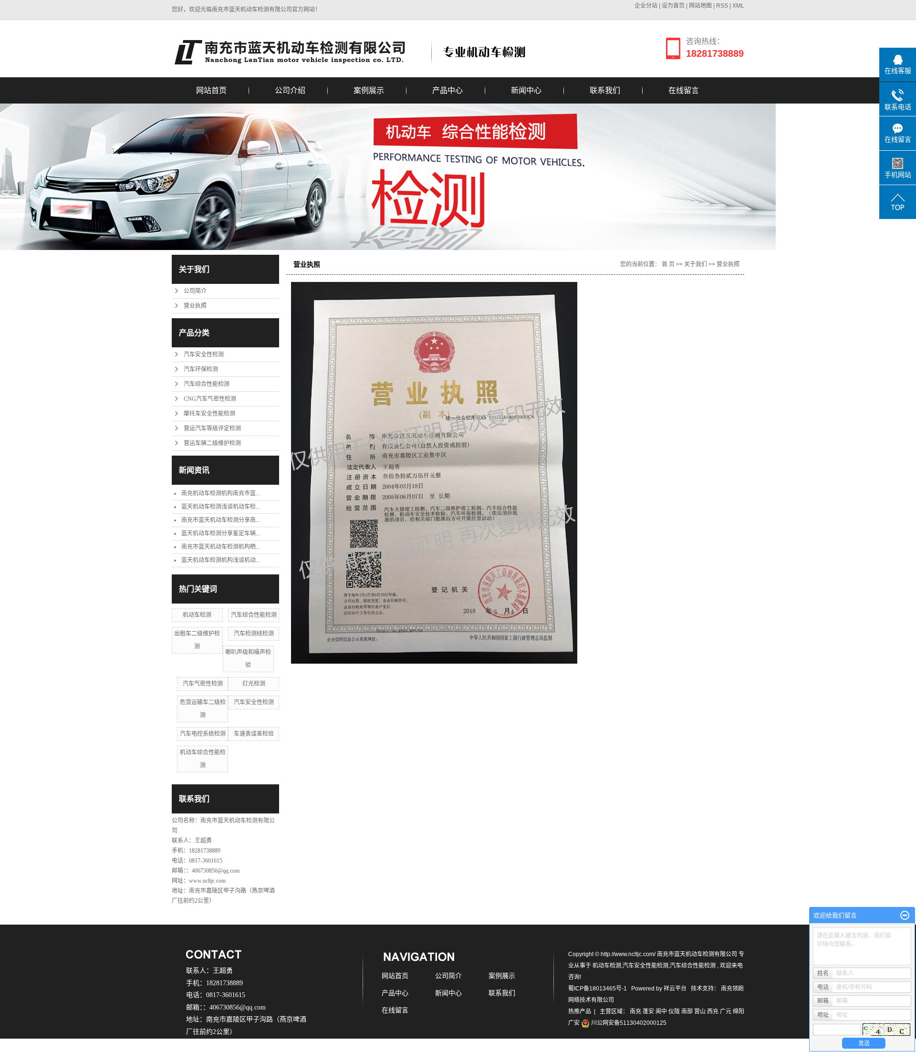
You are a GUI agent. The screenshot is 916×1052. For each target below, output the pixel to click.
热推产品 (579, 1011)
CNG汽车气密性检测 (210, 399)
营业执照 (195, 305)
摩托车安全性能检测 (209, 413)
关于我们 (695, 264)
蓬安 (648, 1011)
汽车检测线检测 (254, 633)
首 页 (668, 264)
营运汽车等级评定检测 (212, 428)
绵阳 (738, 1011)
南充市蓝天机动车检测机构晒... (220, 546)
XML (738, 5)
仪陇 (674, 1011)
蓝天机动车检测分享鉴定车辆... (220, 533)
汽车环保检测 (201, 369)
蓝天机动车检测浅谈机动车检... (220, 506)
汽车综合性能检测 (206, 384)
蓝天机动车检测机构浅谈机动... (220, 560)
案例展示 (369, 90)
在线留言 (683, 90)
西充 (712, 1011)
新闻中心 (526, 90)
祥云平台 (675, 988)
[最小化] (904, 915)
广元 (725, 1011)
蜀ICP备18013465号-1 (597, 988)
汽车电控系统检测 (203, 733)
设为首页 (673, 5)
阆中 (661, 1011)
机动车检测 (197, 615)
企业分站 (646, 5)
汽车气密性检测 (203, 683)
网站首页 (211, 90)
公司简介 (195, 291)
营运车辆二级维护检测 (212, 443)
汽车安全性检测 (204, 354)
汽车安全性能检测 (645, 965)
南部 (687, 1011)
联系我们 (605, 90)
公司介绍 (290, 90)
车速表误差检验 (254, 733)
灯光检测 (253, 683)
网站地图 (701, 5)
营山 (700, 1011)
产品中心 (447, 90)
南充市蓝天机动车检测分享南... (220, 520)
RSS (722, 5)
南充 (635, 1011)
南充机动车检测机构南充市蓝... (220, 493)
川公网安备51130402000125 (628, 1023)
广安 (574, 1023)
